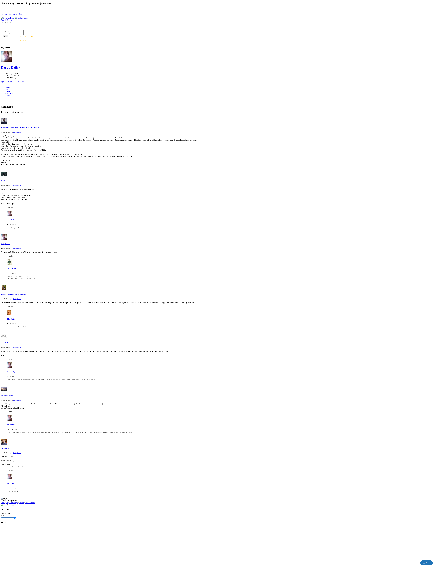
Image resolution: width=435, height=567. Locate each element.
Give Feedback (30, 503)
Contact (21, 503)
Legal (16, 503)
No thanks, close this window (11, 14)
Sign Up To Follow (8, 82)
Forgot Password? (26, 37)
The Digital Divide (7, 395)
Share (22, 82)
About (3, 503)
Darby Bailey (17, 132)
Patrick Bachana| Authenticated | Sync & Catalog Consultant (20, 127)
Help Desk (10, 503)
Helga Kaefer (17, 248)
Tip (17, 82)
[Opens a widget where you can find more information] (426, 563)
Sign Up (23, 40)
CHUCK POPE (11, 268)
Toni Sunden (5, 181)
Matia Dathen (5, 343)
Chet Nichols (5, 448)
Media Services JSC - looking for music (13, 294)
